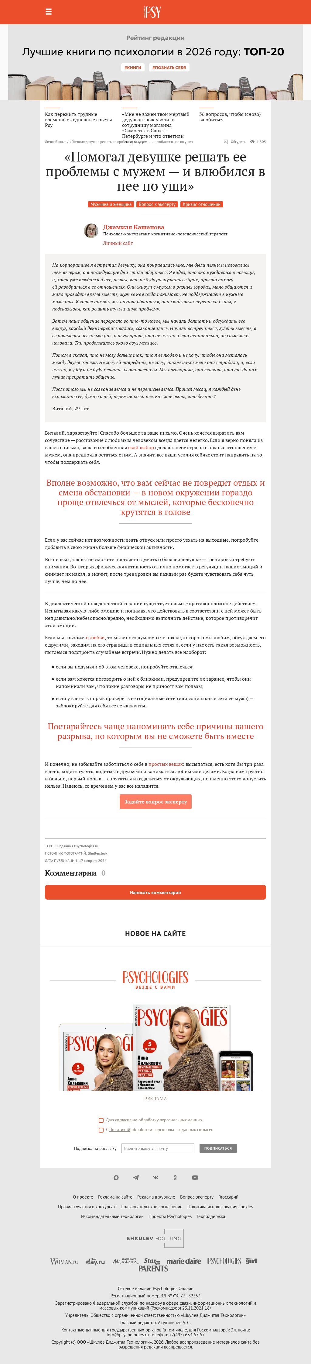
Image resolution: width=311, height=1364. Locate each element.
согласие (123, 1120)
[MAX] (116, 1177)
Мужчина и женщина (111, 204)
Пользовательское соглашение (152, 1207)
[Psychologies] (153, 12)
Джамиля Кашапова (133, 227)
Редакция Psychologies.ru (77, 846)
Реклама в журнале (156, 1197)
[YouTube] (195, 1177)
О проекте (83, 1197)
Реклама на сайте (115, 1197)
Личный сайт (118, 243)
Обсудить (238, 141)
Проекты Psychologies (170, 1216)
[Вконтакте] (155, 1177)
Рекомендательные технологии (112, 1216)
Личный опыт (55, 141)
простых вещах (166, 764)
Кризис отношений (201, 204)
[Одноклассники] (175, 1177)
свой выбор (141, 447)
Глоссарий (228, 1197)
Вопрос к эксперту (157, 204)
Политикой (119, 1129)
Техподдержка (211, 1216)
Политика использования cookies (220, 1207)
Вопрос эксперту (197, 1197)
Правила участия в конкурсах (87, 1207)
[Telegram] (136, 1177)
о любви (95, 637)
